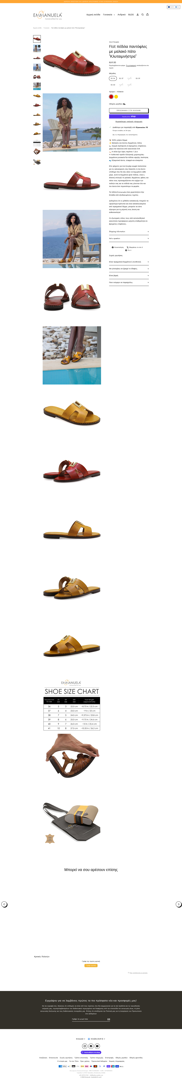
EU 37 (121, 78)
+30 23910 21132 (84, 1075)
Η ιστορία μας (62, 1061)
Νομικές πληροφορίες (117, 1061)
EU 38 (129, 78)
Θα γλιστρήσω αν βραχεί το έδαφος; (123, 268)
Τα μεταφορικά (131, 65)
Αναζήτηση (43, 1058)
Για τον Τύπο (73, 1061)
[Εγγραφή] (108, 1019)
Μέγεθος (112, 73)
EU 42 (129, 85)
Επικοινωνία (53, 1058)
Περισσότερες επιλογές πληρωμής (129, 121)
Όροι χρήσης (85, 1061)
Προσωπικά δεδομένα (99, 1061)
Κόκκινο (111, 97)
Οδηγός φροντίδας (136, 1058)
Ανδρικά (122, 14)
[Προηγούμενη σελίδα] (4, 904)
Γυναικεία (108, 14)
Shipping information (117, 231)
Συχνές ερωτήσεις (66, 1058)
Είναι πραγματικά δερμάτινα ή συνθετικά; (125, 262)
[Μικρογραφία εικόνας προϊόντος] (37, 48)
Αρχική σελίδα (93, 14)
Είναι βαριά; (113, 275)
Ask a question (114, 238)
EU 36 (113, 78)
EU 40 (113, 85)
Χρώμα (116, 91)
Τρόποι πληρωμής (96, 1058)
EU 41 (121, 85)
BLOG (131, 14)
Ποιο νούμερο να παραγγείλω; (121, 282)
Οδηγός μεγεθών (122, 1058)
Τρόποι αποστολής (81, 1058)
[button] (173, 7)
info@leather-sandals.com (96, 1075)
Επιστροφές (109, 1058)
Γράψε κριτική (91, 965)
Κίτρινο (116, 97)
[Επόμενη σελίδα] (178, 904)
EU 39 (138, 78)
